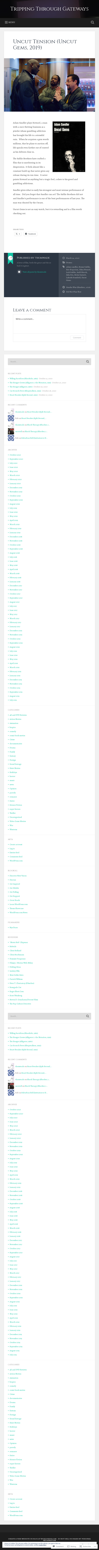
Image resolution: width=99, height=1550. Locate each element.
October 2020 (15, 454)
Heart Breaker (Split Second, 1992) (24, 395)
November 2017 (16, 589)
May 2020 (14, 471)
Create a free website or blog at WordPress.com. (32, 1539)
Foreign (13, 760)
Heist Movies (15, 768)
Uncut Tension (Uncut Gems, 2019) (45, 44)
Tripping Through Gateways (49, 8)
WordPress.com (16, 860)
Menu (11, 22)
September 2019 (16, 499)
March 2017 (14, 618)
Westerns (13, 829)
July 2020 (13, 463)
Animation (14, 723)
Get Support (15, 896)
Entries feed (14, 852)
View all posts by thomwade (34, 272)
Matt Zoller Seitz (16, 975)
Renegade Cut (15, 987)
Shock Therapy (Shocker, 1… (38, 424)
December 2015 (16, 679)
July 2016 (13, 651)
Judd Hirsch (82, 272)
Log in (12, 848)
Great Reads (15, 900)
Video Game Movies (18, 821)
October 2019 (15, 495)
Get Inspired (15, 884)
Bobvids (13, 946)
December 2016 (16, 630)
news (12, 784)
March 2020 (15, 475)
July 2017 (13, 606)
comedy (13, 731)
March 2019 (14, 524)
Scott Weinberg (16, 995)
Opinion (13, 788)
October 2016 (15, 638)
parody (13, 792)
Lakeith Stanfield (73, 277)
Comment (77, 337)
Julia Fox (69, 274)
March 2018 (14, 573)
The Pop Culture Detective (20, 1003)
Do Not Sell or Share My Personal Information (67, 1540)
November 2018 (16, 540)
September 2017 (16, 597)
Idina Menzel (84, 269)
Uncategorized (16, 817)
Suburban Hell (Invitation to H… (34, 438)
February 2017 (15, 622)
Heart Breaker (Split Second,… (39, 411)
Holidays (13, 772)
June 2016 (14, 655)
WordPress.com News (18, 912)
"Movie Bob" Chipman (19, 942)
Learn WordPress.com (19, 904)
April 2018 (14, 569)
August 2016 (15, 647)
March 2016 (14, 667)
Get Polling (14, 892)
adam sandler (72, 267)
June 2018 (14, 561)
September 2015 (16, 692)
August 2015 (14, 696)
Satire (12, 800)
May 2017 (13, 614)
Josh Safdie (71, 272)
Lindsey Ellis (15, 971)
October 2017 (15, 593)
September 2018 (16, 548)
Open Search (92, 22)
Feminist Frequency (18, 958)
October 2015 (15, 687)
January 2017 (15, 626)
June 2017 (13, 610)
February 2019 (15, 528)
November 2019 (16, 491)
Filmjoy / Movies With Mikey (21, 962)
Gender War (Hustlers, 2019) (78, 287)
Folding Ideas (15, 967)
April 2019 (14, 520)
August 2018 (15, 553)
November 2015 (16, 683)
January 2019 (15, 532)
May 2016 (14, 659)
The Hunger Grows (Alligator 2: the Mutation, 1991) (30, 382)
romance (13, 796)
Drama (69, 262)
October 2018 (15, 544)
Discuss (13, 879)
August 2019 (15, 504)
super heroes (15, 809)
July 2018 (13, 557)
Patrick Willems (16, 979)
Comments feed (16, 856)
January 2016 (15, 675)
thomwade (19, 411)
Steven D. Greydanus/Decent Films (24, 999)
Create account (16, 844)
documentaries (16, 743)
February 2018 (15, 577)
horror (12, 776)
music (12, 780)
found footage (15, 764)
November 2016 (16, 634)
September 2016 (16, 642)
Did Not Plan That (73, 291)
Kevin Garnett (80, 274)
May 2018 (14, 565)
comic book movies (17, 735)
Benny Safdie (84, 267)
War (11, 825)
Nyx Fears (14, 927)
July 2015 (13, 700)
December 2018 (16, 536)
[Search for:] (49, 361)
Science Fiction (16, 805)
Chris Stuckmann (17, 954)
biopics (13, 727)
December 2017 (16, 585)
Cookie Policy (42, 1545)
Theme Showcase (17, 908)
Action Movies (15, 719)
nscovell (18, 431)
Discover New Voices (18, 875)
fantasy (13, 755)
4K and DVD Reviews (18, 715)
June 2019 (14, 512)
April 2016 (14, 663)
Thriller (13, 813)
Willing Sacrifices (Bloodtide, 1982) (24, 378)
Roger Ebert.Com (17, 991)
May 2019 (14, 516)
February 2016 (15, 671)
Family (12, 751)
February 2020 (16, 479)
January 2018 (15, 581)
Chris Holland (15, 950)
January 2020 (15, 483)
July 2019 (13, 508)
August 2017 (14, 602)
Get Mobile (14, 888)
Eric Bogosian (72, 269)
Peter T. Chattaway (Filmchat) (22, 983)
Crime (12, 739)
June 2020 (14, 467)
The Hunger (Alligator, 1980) (21, 386)
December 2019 (16, 487)
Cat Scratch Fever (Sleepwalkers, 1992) (25, 390)
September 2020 (16, 459)
